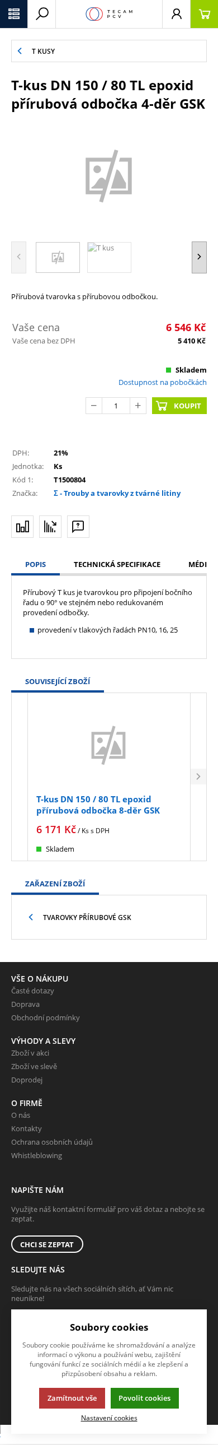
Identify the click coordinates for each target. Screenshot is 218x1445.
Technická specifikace (117, 564)
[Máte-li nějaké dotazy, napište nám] (78, 526)
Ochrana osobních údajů (52, 1142)
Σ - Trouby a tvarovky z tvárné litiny (117, 493)
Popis (35, 564)
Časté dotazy (32, 991)
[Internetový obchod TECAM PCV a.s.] (109, 14)
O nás (20, 1115)
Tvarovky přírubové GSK (87, 917)
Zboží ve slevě (34, 1066)
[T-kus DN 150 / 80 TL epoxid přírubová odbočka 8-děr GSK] (108, 745)
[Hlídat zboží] (50, 526)
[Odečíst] (94, 405)
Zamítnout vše (72, 1398)
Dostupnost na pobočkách (163, 382)
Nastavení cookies (109, 1417)
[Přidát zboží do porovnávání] (22, 526)
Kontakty (26, 1128)
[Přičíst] (138, 405)
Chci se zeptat (47, 1244)
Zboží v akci (30, 1053)
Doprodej (26, 1080)
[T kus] (109, 175)
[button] (14, 14)
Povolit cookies (144, 1398)
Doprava (25, 1004)
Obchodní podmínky (45, 1017)
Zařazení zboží (55, 884)
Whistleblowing (36, 1155)
